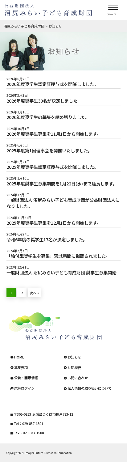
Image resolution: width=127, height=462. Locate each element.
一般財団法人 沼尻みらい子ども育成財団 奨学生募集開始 (61, 272)
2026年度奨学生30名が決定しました (41, 101)
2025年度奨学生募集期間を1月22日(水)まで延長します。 (61, 183)
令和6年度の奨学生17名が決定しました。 (46, 239)
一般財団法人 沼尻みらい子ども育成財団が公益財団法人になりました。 (63, 203)
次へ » (34, 292)
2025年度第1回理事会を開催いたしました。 (49, 150)
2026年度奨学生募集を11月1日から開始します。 (53, 134)
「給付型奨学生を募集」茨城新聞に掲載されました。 (58, 256)
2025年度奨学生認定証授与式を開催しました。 (52, 167)
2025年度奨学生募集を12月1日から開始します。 (53, 223)
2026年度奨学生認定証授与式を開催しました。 (52, 84)
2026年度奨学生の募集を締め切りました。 (48, 117)
